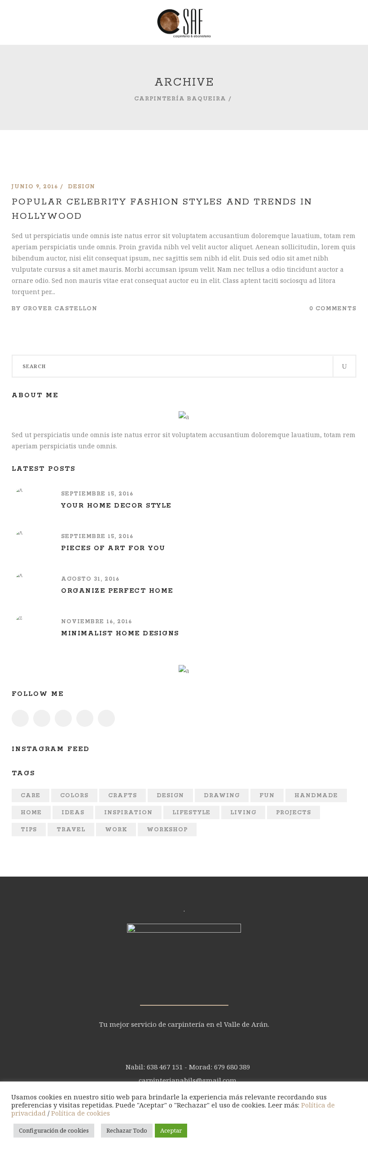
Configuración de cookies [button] (54, 1130)
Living (243, 812)
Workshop (167, 829)
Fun (267, 795)
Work (116, 829)
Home (31, 812)
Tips (29, 829)
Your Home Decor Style (116, 506)
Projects (293, 812)
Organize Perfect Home (117, 591)
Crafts (122, 795)
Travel (71, 829)
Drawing (222, 795)
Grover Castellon (60, 308)
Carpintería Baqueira (180, 99)
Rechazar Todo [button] (126, 1130)
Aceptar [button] (171, 1130)
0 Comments (332, 308)
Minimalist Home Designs (120, 634)
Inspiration (128, 812)
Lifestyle (191, 812)
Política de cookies (80, 1112)
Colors (74, 795)
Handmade (316, 795)
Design (170, 795)
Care (30, 795)
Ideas (72, 812)
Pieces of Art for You (113, 548)
